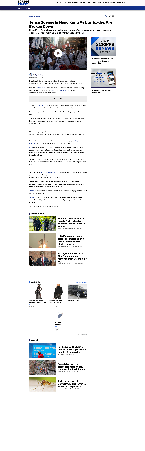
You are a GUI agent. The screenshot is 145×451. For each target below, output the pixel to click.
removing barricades (58, 132)
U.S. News (67, 3)
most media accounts (59, 90)
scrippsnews (19, 8)
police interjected (43, 105)
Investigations (103, 3)
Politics (75, 3)
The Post (32, 191)
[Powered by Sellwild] (84, 334)
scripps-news (24, 8)
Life (107, 8)
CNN (31, 147)
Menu (59, 3)
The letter (32, 197)
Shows (113, 3)
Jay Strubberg (39, 75)
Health (82, 3)
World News (91, 3)
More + (124, 8)
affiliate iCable (41, 88)
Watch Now (121, 3)
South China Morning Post (49, 172)
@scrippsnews (29, 8)
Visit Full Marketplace (81, 282)
